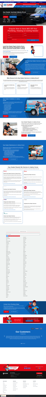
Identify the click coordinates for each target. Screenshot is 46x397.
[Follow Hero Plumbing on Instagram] (26, 368)
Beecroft (24, 264)
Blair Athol (24, 280)
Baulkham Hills (8, 260)
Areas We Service (5, 387)
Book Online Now (39, 375)
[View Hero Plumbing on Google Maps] (29, 368)
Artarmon (7, 246)
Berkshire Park (8, 269)
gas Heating (25, 2)
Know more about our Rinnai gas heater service (9, 183)
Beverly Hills (7, 273)
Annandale (24, 242)
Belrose (7, 268)
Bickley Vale (7, 276)
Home (3, 0)
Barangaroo (24, 256)
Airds (6, 239)
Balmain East (7, 254)
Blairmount (7, 281)
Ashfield (24, 247)
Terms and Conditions (35, 386)
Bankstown (7, 256)
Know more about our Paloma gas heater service (30, 183)
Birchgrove (24, 277)
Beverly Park (24, 273)
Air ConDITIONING (33, 2)
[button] (9, 39)
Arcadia (24, 243)
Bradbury (7, 290)
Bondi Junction (8, 285)
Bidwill (24, 276)
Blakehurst (24, 281)
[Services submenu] (20, 6)
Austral (7, 250)
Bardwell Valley (8, 259)
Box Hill (24, 289)
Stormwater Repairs (25, 386)
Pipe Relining (24, 387)
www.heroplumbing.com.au (14, 376)
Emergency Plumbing (15, 382)
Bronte (7, 293)
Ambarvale (7, 242)
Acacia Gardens (8, 238)
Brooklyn (24, 293)
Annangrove (7, 243)
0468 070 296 (6, 307)
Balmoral (24, 254)
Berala (24, 268)
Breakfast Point (25, 290)
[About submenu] (24, 6)
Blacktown (7, 280)
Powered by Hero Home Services (9, 2)
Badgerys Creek (8, 251)
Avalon (24, 250)
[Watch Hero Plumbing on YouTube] (28, 368)
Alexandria (24, 239)
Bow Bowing (7, 289)
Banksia (7, 255)
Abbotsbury (7, 237)
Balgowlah (24, 251)
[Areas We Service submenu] (31, 6)
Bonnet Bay (24, 285)
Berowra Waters (8, 272)
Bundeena (24, 294)
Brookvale (7, 294)
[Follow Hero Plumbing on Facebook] (24, 368)
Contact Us (34, 382)
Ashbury (24, 246)
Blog (3, 391)
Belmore (24, 267)
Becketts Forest (8, 264)
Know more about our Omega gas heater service (9, 209)
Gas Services (14, 387)
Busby (7, 297)
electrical (40, 2)
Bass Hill (24, 259)
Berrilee (24, 272)
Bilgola (7, 277)
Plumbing (18, 2)
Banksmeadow (25, 255)
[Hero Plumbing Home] (5, 373)
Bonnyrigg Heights (25, 286)
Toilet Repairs (24, 382)
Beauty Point (24, 263)
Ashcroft (7, 247)
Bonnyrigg (7, 286)
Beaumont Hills (8, 263)
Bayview (24, 260)
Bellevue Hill (7, 267)
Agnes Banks (24, 238)
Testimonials (4, 392)
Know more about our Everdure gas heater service (10, 196)
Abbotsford (24, 237)
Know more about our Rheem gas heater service (30, 196)
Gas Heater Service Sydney (7, 0)
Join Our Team (4, 386)
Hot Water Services (15, 386)
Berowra (24, 269)
